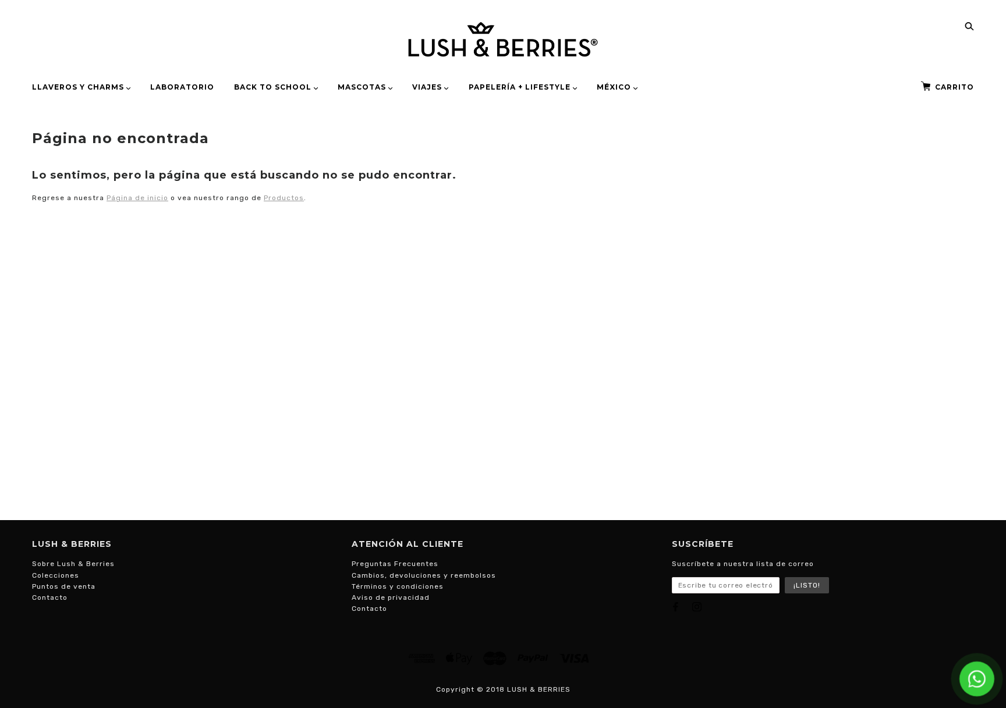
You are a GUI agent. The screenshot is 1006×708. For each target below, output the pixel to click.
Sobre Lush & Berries (73, 564)
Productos (284, 198)
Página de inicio (137, 198)
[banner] (503, 39)
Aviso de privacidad (391, 597)
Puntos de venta (63, 586)
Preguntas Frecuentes (395, 564)
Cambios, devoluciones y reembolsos (424, 575)
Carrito (954, 87)
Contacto (50, 597)
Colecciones (55, 575)
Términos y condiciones (398, 586)
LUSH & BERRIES (539, 689)
